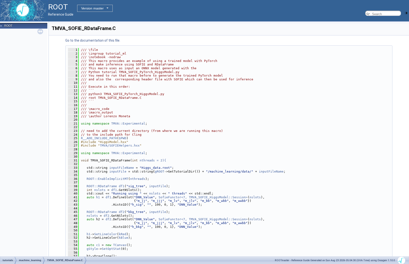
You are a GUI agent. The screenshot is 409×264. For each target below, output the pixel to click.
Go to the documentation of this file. (92, 40)
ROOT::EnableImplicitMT (107, 179)
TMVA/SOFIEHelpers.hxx (120, 145)
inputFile (117, 171)
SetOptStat (111, 249)
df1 (121, 186)
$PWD (122, 138)
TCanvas (119, 245)
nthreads (137, 179)
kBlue (123, 237)
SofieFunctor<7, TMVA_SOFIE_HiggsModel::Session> (203, 197)
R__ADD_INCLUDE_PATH (99, 138)
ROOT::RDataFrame (102, 186)
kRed (122, 234)
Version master (92, 8)
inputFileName (121, 167)
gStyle (92, 249)
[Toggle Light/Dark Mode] (406, 13)
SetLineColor (105, 234)
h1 (98, 197)
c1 (98, 245)
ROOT (8, 25)
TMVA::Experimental (128, 123)
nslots (100, 190)
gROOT (159, 171)
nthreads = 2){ (153, 160)
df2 (121, 212)
